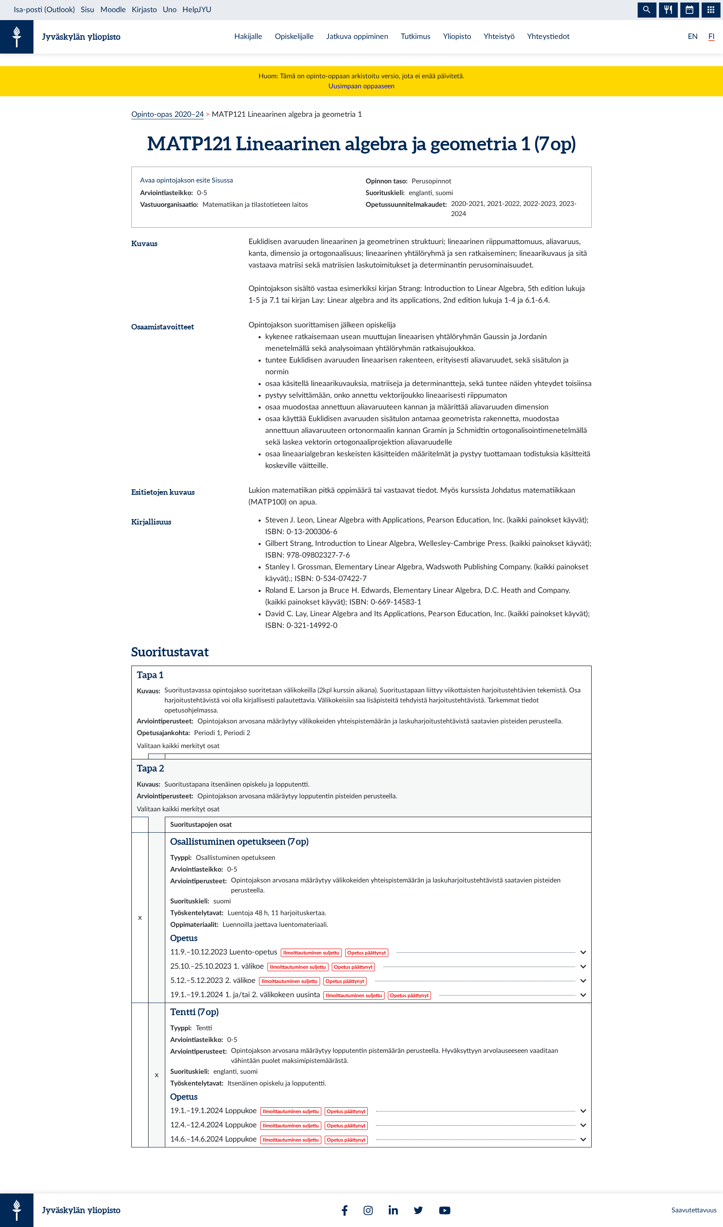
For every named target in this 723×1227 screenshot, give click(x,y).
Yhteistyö (499, 36)
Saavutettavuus (694, 1210)
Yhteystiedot (548, 36)
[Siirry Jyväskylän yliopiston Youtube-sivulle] (445, 1210)
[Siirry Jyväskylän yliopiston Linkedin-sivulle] (393, 1210)
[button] (378, 952)
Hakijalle (248, 36)
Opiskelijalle (294, 36)
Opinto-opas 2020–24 (167, 114)
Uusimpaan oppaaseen (361, 86)
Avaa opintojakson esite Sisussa (186, 180)
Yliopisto (457, 36)
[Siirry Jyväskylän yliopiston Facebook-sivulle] (344, 1210)
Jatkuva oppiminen (357, 36)
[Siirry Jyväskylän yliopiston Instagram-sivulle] (368, 1210)
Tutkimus (416, 36)
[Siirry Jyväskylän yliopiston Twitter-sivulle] (418, 1210)
